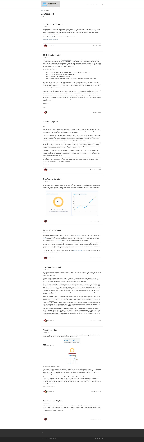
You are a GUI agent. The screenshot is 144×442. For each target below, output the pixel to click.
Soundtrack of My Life (66, 60)
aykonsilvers (50, 45)
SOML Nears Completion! (52, 55)
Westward (50, 36)
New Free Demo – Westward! (53, 24)
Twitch (78, 235)
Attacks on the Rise (50, 330)
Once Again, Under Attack (52, 179)
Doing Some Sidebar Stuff (52, 267)
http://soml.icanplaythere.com (69, 95)
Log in (42, 432)
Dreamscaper (51, 301)
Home (42, 10)
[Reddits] (102, 438)
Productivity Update (50, 121)
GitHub (60, 240)
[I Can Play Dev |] (50, 4)
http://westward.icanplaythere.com (50, 39)
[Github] (95, 438)
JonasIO (44, 238)
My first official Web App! (52, 230)
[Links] (97, 438)
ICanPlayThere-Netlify (78, 250)
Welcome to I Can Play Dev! (53, 401)
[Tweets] (99, 438)
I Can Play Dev (46, 438)
